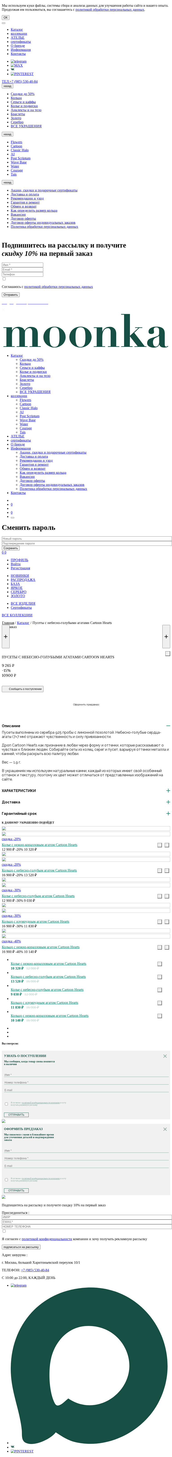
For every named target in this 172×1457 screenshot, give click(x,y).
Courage (17, 170)
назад (7, 86)
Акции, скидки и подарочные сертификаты (44, 190)
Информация (21, 50)
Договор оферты (23, 218)
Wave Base (19, 162)
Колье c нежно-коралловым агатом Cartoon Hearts (39, 845)
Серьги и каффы (23, 102)
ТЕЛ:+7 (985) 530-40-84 (20, 81)
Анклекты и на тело (26, 110)
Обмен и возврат (24, 206)
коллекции (19, 33)
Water (15, 166)
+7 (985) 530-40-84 (35, 1270)
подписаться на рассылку (21, 1247)
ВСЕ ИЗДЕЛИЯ (23, 603)
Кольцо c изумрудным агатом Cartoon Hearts (35, 921)
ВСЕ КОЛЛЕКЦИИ (17, 615)
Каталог (17, 29)
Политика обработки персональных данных (44, 226)
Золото (16, 118)
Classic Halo (20, 150)
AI (13, 154)
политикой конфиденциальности (47, 1239)
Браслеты (18, 114)
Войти (16, 564)
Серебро (17, 122)
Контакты (18, 54)
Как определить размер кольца (34, 210)
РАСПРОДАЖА (23, 580)
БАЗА (15, 584)
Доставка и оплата (25, 194)
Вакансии (18, 214)
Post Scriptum (20, 158)
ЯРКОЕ (17, 588)
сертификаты (21, 41)
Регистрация (20, 568)
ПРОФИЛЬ (19, 560)
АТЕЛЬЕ (17, 37)
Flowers (16, 142)
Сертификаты (21, 607)
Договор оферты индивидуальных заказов (43, 222)
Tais (14, 174)
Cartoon (16, 146)
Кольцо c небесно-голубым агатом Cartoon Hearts (39, 870)
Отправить (16, 1114)
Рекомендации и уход (27, 198)
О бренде (18, 46)
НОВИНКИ (20, 576)
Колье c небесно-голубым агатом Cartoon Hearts (38, 896)
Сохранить (11, 548)
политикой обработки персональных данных (109, 9)
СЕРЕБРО (18, 592)
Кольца (16, 98)
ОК (6, 17)
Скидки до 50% (22, 94)
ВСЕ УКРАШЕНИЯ (26, 126)
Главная (8, 623)
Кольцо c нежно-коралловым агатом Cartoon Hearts (41, 947)
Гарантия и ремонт (25, 202)
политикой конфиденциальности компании (41, 1103)
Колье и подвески (24, 106)
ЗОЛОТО (18, 596)
